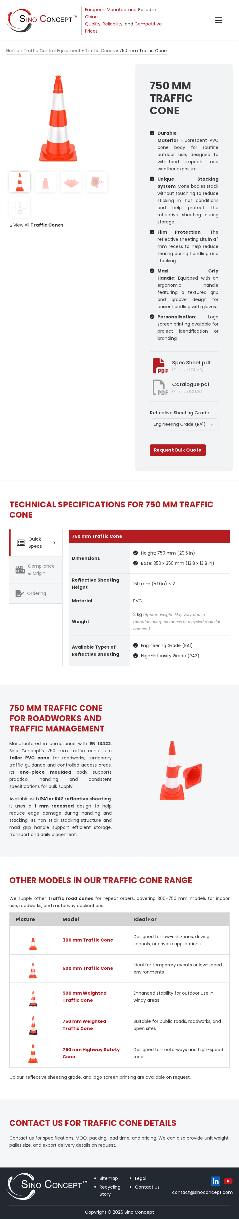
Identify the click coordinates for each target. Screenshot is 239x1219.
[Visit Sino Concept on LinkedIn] (215, 1181)
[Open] (218, 20)
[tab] (35, 542)
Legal (140, 1178)
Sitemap (109, 1178)
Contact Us (147, 1187)
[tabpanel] (149, 597)
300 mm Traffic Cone (88, 940)
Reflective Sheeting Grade (179, 413)
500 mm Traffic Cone (88, 968)
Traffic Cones (100, 50)
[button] (99, 72)
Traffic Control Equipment (52, 50)
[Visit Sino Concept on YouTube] (228, 1181)
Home (12, 50)
